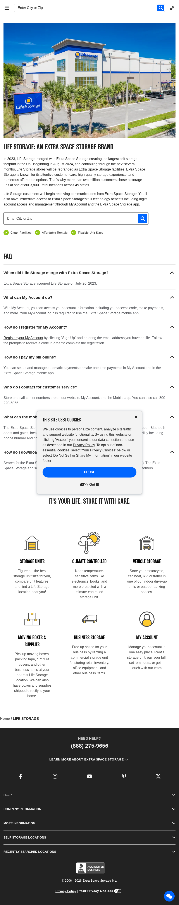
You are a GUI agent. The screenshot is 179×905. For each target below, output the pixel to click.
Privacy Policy (65, 891)
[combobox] (91, 8)
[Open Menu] (7, 8)
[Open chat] (169, 896)
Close (89, 472)
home (5, 719)
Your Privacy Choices (96, 891)
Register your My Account (23, 338)
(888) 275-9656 (89, 746)
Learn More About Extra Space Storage (86, 759)
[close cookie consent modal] (136, 417)
